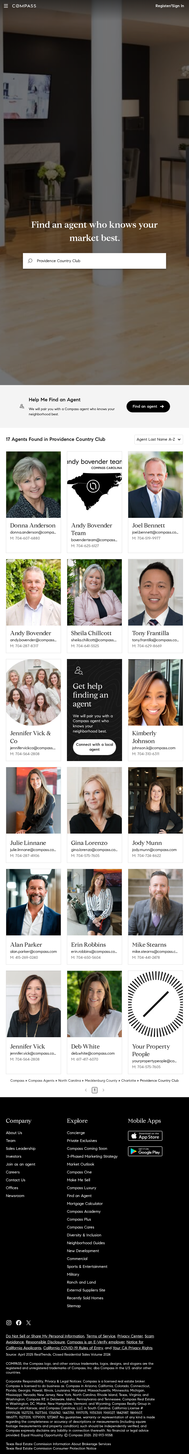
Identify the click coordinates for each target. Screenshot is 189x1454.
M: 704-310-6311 (145, 753)
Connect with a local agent (94, 747)
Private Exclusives (82, 1140)
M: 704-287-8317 (24, 646)
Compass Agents (41, 1081)
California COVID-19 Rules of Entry (73, 1348)
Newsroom (15, 1195)
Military (73, 1274)
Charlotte (128, 1081)
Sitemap (74, 1306)
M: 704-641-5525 (85, 646)
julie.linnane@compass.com (33, 849)
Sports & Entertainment (87, 1266)
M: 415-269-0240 (24, 957)
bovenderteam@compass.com (94, 540)
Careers (13, 1172)
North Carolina (69, 1081)
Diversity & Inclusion (84, 1235)
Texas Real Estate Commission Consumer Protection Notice (51, 1448)
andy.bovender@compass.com (33, 640)
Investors (13, 1156)
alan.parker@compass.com (33, 951)
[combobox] (94, 261)
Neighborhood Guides (86, 1243)
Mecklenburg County (101, 1081)
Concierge (76, 1132)
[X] (30, 1321)
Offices (12, 1187)
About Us (14, 1132)
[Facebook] (21, 1321)
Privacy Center (130, 1336)
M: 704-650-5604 (86, 957)
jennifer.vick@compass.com (33, 1053)
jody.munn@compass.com (154, 849)
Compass (17, 1081)
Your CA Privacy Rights (133, 1348)
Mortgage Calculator (85, 1203)
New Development (83, 1250)
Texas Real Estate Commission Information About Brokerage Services (58, 1444)
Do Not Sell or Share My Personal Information (45, 1336)
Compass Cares (80, 1227)
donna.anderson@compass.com (33, 532)
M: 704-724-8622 (146, 855)
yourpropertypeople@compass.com (155, 1061)
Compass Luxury (81, 1187)
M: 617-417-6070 (84, 1059)
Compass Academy (84, 1211)
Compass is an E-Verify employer (96, 1342)
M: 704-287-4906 (24, 855)
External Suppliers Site (86, 1290)
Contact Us (15, 1180)
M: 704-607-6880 (25, 538)
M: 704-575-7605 (85, 855)
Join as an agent (20, 1164)
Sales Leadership (20, 1148)
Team (11, 1140)
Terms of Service (100, 1336)
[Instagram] (11, 1321)
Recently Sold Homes (85, 1298)
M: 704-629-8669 (147, 646)
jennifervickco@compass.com (33, 748)
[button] (6, 6)
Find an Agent (79, 1195)
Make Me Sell (78, 1180)
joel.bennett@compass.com (155, 532)
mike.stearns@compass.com (155, 951)
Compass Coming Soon (87, 1148)
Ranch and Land (81, 1282)
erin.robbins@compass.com (94, 951)
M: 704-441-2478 (146, 957)
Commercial (77, 1258)
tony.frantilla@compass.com (155, 640)
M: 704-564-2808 (25, 753)
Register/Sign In (170, 5)
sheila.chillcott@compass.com (94, 640)
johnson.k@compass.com (153, 748)
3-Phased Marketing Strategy (92, 1156)
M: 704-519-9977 (146, 538)
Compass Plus (79, 1219)
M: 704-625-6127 (85, 545)
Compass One (79, 1172)
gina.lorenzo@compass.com (94, 849)
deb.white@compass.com (93, 1053)
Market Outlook (80, 1164)
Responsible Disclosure (45, 1342)
